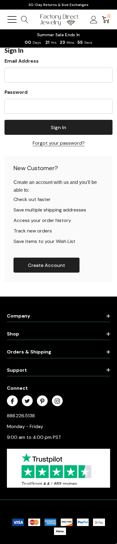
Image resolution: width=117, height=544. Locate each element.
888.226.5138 (21, 415)
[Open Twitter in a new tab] (27, 401)
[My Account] (94, 19)
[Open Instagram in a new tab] (57, 401)
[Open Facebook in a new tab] (12, 401)
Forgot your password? (59, 143)
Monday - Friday (25, 426)
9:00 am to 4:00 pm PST (34, 437)
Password (16, 92)
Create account (46, 265)
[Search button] (24, 19)
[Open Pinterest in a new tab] (42, 401)
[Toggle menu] (12, 19)
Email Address (21, 61)
